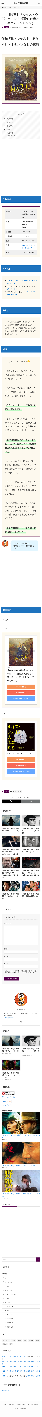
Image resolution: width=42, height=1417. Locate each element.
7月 (24, 1356)
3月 (12, 1356)
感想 (8, 129)
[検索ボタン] (39, 3)
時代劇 (31, 1340)
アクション (8, 1282)
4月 (15, 1356)
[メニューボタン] (3, 3)
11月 (36, 1361)
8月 (26, 1356)
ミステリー (8, 1315)
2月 (10, 1356)
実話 (19, 1340)
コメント (7, 924)
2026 (3, 1356)
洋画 (19, 791)
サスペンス (8, 1290)
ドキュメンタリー (10, 1294)
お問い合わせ (34, 1404)
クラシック (6, 1340)
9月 (29, 1361)
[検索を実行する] (38, 1259)
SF (6, 1278)
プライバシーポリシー (22, 1404)
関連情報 (10, 132)
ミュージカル (9, 1319)
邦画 (11, 1344)
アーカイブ (12, 1404)
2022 (3, 1376)
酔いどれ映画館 (21, 3)
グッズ (12, 135)
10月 (32, 1361)
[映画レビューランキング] (8, 1094)
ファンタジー (9, 1306)
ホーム (6, 1404)
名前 (6, 949)
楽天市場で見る (21, 693)
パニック (8, 1302)
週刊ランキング (10, 1327)
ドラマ (6, 27)
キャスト (10, 122)
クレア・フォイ (13, 289)
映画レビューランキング (9, 1097)
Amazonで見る (21, 687)
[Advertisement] (21, 167)
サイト (6, 963)
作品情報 (10, 118)
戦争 (25, 1340)
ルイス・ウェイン (13, 280)
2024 (3, 1366)
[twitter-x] (21, 1022)
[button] (11, 801)
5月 (18, 1356)
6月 (21, 1356)
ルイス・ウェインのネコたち (19, 753)
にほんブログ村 (7, 1105)
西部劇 (5, 1344)
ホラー (7, 1310)
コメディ (8, 1286)
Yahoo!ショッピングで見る (21, 698)
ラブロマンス (9, 1323)
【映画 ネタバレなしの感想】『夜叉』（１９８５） (19, 1165)
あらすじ (10, 125)
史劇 (14, 791)
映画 (5, 1274)
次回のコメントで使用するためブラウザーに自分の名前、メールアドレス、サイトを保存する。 (21, 971)
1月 (7, 1356)
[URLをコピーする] (30, 801)
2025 (3, 1361)
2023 (3, 1371)
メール (6, 956)
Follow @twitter (8, 1018)
